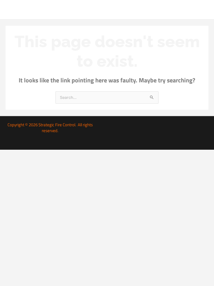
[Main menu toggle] (202, 9)
